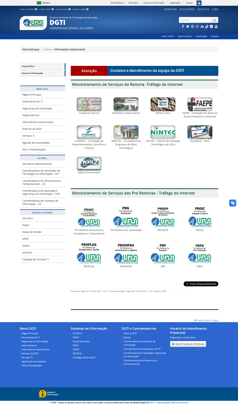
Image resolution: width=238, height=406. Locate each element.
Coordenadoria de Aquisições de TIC (142, 348)
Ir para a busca (63, 9)
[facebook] (183, 26)
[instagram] (192, 26)
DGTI (152, 402)
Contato (214, 36)
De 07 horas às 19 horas (189, 344)
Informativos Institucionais (37, 122)
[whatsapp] (197, 26)
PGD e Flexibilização (33, 149)
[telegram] (211, 26)
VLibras (215, 9)
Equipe (127, 337)
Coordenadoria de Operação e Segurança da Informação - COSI (41, 192)
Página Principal (31, 94)
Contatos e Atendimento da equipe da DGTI (147, 70)
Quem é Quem (185, 36)
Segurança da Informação (37, 108)
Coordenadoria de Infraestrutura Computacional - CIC (41, 182)
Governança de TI (32, 101)
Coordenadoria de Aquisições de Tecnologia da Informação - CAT (41, 172)
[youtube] (216, 26)
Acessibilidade (170, 9)
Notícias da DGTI (32, 128)
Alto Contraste (187, 9)
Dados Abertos (30, 115)
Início (48, 49)
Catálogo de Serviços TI (35, 259)
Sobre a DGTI (167, 36)
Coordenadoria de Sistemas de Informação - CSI (40, 202)
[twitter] (188, 26)
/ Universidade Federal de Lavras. (172, 402)
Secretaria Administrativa (37, 163)
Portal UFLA (28, 66)
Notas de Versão (31, 232)
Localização (201, 36)
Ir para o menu (46, 9)
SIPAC (25, 238)
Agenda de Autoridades (36, 142)
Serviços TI (28, 135)
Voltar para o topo (207, 320)
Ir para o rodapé (80, 9)
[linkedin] (202, 26)
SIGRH (25, 245)
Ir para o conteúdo (28, 9)
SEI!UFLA (27, 252)
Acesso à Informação (32, 73)
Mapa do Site (203, 9)
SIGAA (25, 225)
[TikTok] (207, 26)
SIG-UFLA (27, 218)
